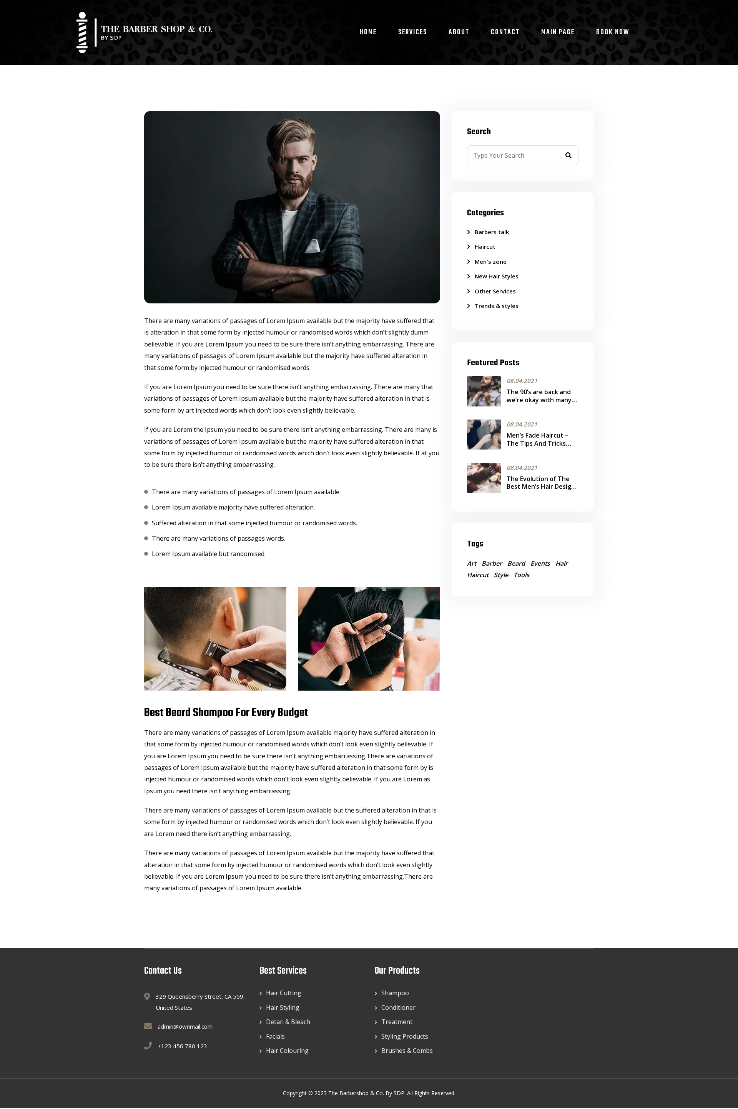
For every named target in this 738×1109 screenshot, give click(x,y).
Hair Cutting (283, 993)
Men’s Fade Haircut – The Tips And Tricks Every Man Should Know (542, 443)
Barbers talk (492, 232)
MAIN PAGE (558, 32)
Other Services (495, 291)
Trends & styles (497, 306)
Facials (275, 1036)
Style (501, 575)
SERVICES (412, 32)
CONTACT (505, 32)
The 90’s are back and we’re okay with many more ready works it (539, 400)
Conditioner (398, 1007)
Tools (521, 575)
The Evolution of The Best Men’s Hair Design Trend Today (541, 487)
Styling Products (404, 1036)
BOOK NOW (613, 32)
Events (540, 563)
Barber (492, 563)
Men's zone (491, 261)
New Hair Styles (497, 276)
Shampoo (395, 993)
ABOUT (459, 32)
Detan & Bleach (288, 1021)
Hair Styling (282, 1007)
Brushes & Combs (407, 1050)
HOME (368, 32)
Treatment (396, 1021)
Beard (516, 563)
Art (471, 563)
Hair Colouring (287, 1050)
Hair (561, 563)
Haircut (485, 246)
